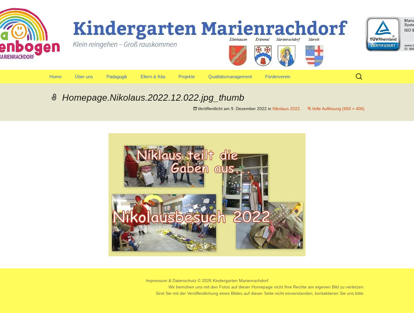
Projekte (187, 76)
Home (55, 76)
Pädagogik (116, 76)
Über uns (84, 76)
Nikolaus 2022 (286, 108)
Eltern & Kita (153, 76)
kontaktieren (327, 293)
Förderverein (277, 76)
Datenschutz (184, 280)
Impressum (156, 280)
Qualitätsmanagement (230, 76)
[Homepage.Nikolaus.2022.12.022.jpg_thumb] (207, 194)
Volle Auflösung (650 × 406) (338, 108)
